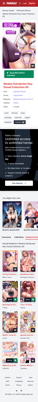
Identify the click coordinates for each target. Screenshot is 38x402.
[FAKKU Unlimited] (33, 66)
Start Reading (17, 183)
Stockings (8, 117)
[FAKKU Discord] (21, 390)
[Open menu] (4, 3)
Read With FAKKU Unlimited (16, 74)
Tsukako (23, 368)
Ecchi (6, 113)
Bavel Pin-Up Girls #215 (11, 230)
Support (19, 377)
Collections (19, 237)
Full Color (15, 113)
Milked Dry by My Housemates (10, 365)
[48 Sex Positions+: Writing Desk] (10, 261)
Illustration (8, 122)
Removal (30, 381)
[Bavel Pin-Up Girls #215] (12, 214)
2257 (7, 381)
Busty (23, 113)
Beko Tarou (7, 277)
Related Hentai (32, 237)
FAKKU (16, 103)
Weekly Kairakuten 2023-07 (23, 99)
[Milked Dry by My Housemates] (10, 352)
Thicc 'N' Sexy (26, 305)
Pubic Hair (18, 117)
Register (32, 3)
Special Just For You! (27, 335)
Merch (30, 385)
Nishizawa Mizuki (20, 91)
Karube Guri (25, 338)
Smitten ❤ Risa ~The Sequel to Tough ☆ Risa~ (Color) (27, 365)
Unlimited (18, 122)
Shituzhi (6, 368)
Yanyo (5, 308)
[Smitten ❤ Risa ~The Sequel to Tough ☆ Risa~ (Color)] (27, 352)
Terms (7, 385)
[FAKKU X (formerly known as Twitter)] (17, 390)
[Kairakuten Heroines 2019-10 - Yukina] (27, 261)
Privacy (19, 385)
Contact (7, 377)
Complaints (19, 381)
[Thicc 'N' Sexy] (27, 291)
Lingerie (27, 117)
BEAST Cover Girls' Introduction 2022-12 (10, 335)
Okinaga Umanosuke (27, 277)
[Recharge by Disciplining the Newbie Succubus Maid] (10, 291)
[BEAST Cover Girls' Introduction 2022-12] (10, 322)
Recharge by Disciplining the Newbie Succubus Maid (10, 305)
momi (5, 338)
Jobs (30, 377)
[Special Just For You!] (27, 322)
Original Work (18, 95)
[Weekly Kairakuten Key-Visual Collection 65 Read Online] (19, 45)
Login (25, 3)
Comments (6, 237)
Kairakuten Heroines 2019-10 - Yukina (27, 274)
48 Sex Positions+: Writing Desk (10, 274)
